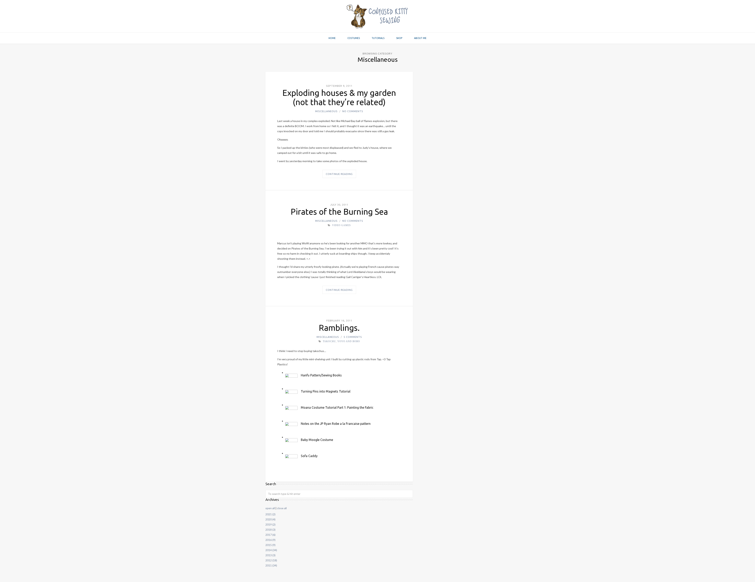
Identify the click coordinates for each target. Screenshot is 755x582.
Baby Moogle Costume (317, 440)
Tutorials (378, 38)
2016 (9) (270, 539)
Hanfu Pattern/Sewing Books (321, 375)
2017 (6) (270, 534)
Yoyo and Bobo (348, 341)
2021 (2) (270, 514)
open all (270, 508)
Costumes (353, 38)
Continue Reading (339, 174)
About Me (420, 38)
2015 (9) (270, 545)
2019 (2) (270, 524)
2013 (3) (270, 555)
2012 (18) (271, 560)
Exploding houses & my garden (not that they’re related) (339, 97)
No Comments (352, 111)
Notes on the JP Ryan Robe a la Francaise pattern (336, 423)
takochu (329, 341)
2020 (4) (270, 519)
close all (282, 508)
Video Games (341, 225)
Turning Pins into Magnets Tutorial (325, 391)
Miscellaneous (326, 111)
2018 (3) (270, 529)
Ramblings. (339, 327)
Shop (399, 38)
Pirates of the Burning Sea (339, 211)
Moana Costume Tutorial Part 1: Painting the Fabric (337, 407)
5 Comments (353, 336)
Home (332, 38)
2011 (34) (271, 565)
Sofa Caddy (309, 456)
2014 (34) (271, 550)
